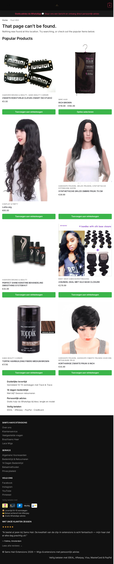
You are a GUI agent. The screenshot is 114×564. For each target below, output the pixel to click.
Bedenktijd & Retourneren (15, 459)
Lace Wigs (7, 443)
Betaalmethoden (10, 467)
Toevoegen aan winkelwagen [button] (29, 112)
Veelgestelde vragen (12, 435)
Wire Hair (62, 100)
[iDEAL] (5, 506)
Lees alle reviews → (12, 545)
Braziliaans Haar (10, 439)
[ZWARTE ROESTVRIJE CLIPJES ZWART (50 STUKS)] (29, 67)
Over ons (6, 427)
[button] (109, 5)
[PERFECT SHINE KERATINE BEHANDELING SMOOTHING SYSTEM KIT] (29, 250)
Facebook (7, 483)
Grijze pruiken (84, 186)
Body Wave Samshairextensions (73, 279)
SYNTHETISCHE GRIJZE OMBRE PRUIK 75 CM (80, 191)
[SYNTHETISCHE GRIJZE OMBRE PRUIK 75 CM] (85, 151)
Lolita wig (7, 207)
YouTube (6, 491)
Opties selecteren (85, 112)
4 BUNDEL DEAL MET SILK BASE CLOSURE (79, 282)
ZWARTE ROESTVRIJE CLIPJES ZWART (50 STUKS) (27, 98)
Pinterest (6, 494)
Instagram (7, 487)
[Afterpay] (27, 506)
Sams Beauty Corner (38, 95)
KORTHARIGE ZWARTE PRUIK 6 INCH (76, 363)
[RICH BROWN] (85, 70)
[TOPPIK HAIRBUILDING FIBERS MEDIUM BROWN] (29, 328)
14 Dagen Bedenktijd (12, 463)
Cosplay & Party (10, 204)
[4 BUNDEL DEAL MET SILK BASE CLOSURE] (85, 250)
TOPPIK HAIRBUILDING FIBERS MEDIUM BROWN (25, 361)
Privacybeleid (9, 471)
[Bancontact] (34, 506)
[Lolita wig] (29, 160)
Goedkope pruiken (67, 186)
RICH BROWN (65, 102)
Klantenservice (9, 431)
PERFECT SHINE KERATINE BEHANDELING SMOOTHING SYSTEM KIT (22, 284)
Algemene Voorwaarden (14, 455)
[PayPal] (19, 506)
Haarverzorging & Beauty (14, 95)
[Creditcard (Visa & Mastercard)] (12, 506)
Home (5, 20)
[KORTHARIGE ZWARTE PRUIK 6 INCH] (85, 328)
